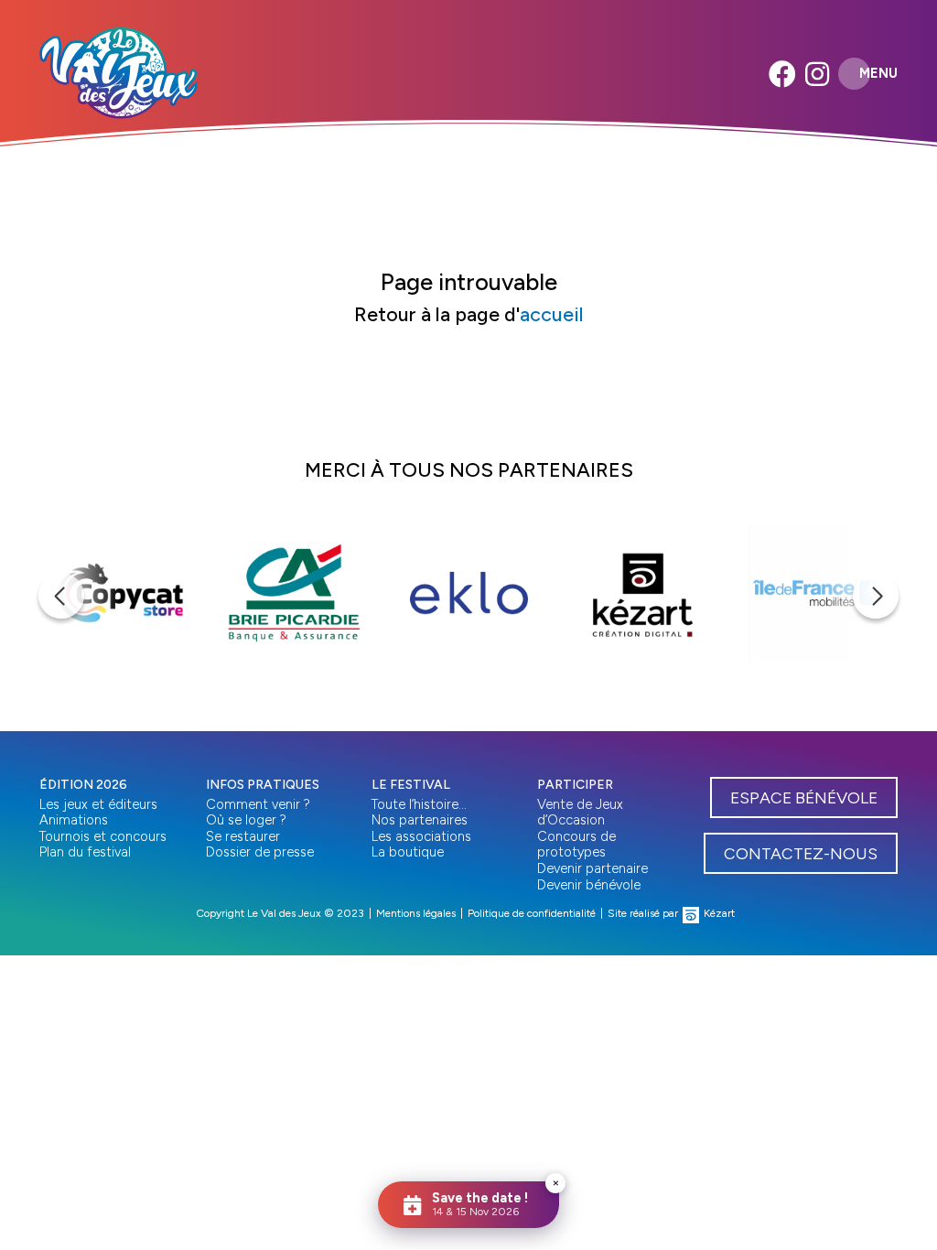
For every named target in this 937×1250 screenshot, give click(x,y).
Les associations (421, 836)
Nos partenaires (420, 820)
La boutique (408, 852)
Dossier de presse (260, 852)
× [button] (556, 1183)
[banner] (118, 73)
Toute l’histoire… (419, 804)
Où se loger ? (246, 820)
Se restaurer (243, 836)
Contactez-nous (801, 853)
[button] (61, 596)
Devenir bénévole (589, 885)
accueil (552, 314)
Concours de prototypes (576, 844)
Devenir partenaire (592, 868)
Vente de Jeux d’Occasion (580, 812)
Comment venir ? (258, 804)
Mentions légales (416, 913)
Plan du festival (85, 852)
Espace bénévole (804, 797)
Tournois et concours (103, 836)
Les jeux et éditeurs (98, 804)
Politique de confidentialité (532, 913)
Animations (73, 820)
